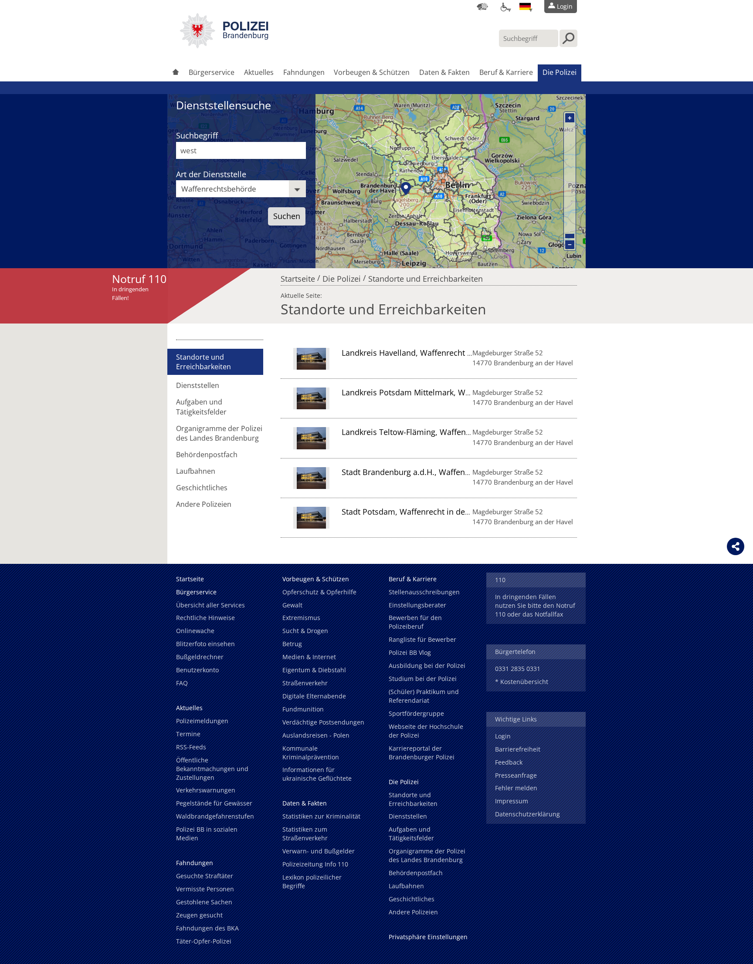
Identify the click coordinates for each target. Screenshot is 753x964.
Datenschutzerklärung (527, 814)
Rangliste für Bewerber (422, 639)
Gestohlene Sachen (204, 902)
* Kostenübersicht (521, 681)
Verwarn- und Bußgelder (318, 851)
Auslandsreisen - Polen (315, 735)
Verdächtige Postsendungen (323, 722)
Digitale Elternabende (314, 696)
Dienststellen (197, 385)
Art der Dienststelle (211, 174)
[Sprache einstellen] (525, 6)
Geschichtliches (201, 487)
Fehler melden (516, 788)
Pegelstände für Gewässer (214, 803)
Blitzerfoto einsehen (205, 644)
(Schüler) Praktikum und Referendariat (424, 696)
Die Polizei (560, 72)
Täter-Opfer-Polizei (203, 941)
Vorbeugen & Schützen (372, 72)
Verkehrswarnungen (205, 790)
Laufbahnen (195, 471)
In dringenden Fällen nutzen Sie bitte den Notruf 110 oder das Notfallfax (535, 605)
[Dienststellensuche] (482, 6)
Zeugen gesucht (199, 915)
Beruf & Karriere (506, 72)
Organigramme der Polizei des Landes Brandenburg (219, 433)
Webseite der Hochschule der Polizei (426, 730)
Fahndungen (304, 72)
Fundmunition (303, 709)
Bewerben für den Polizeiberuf (415, 621)
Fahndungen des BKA (207, 928)
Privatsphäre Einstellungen (428, 937)
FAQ (182, 683)
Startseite (298, 276)
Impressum (511, 801)
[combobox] (241, 188)
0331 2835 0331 (517, 668)
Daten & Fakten (444, 72)
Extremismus (301, 617)
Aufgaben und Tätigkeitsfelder (201, 406)
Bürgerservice (211, 72)
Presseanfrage (516, 775)
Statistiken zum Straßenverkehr (305, 833)
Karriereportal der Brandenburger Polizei (422, 752)
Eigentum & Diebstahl (314, 670)
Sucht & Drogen (305, 631)
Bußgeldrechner (200, 657)
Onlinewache (195, 631)
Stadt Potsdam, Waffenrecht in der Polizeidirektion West (444, 511)
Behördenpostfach (206, 454)
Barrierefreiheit (517, 749)
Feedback (508, 762)
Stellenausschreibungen (424, 592)
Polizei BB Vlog (410, 652)
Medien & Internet (309, 657)
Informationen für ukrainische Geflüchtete (317, 773)
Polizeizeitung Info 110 (315, 864)
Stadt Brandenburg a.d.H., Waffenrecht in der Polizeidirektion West (464, 472)
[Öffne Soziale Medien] (735, 546)
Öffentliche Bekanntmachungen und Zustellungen (212, 769)
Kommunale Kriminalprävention (310, 752)
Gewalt (292, 605)
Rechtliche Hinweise (205, 617)
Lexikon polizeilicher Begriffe (312, 881)
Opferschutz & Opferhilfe (319, 592)
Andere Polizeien (203, 504)
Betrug (292, 644)
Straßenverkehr (305, 683)
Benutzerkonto (197, 670)
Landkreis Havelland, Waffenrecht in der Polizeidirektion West (455, 352)
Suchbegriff (197, 135)
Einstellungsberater (417, 605)
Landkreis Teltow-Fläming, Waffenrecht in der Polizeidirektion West (464, 432)
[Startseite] (175, 72)
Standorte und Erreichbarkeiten (425, 276)
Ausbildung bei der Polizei (427, 665)
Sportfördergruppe (416, 713)
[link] (224, 46)
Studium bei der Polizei (423, 678)
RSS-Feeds (191, 747)
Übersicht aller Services (210, 605)
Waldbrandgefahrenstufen (215, 816)
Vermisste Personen (205, 889)
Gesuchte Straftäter (204, 876)
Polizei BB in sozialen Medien (206, 833)
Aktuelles (259, 72)
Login (503, 736)
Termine (188, 734)
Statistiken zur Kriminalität (321, 816)
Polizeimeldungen (202, 721)
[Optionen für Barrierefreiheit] (503, 6)
